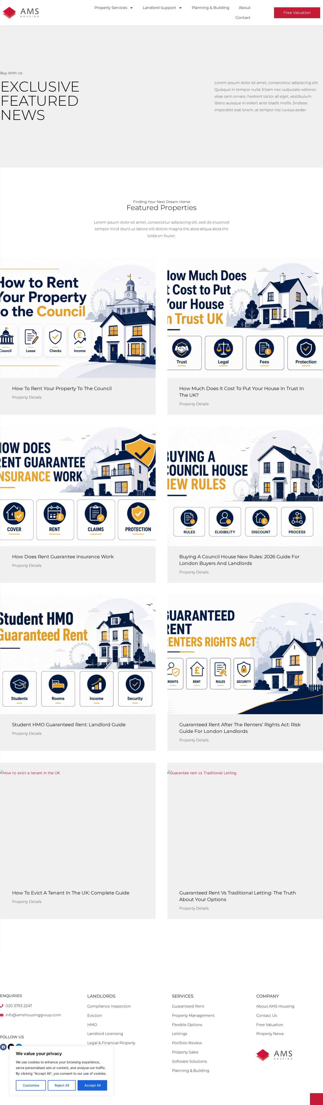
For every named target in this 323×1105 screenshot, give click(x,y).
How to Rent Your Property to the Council (62, 388)
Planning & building (210, 7)
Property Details (27, 397)
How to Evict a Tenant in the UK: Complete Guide (70, 893)
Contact (243, 17)
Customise (31, 1085)
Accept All (92, 1085)
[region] (61, 1071)
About (245, 7)
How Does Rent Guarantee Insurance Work (63, 556)
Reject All (62, 1085)
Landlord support (159, 7)
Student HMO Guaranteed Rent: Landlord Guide (69, 724)
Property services (110, 7)
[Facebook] (3, 1047)
